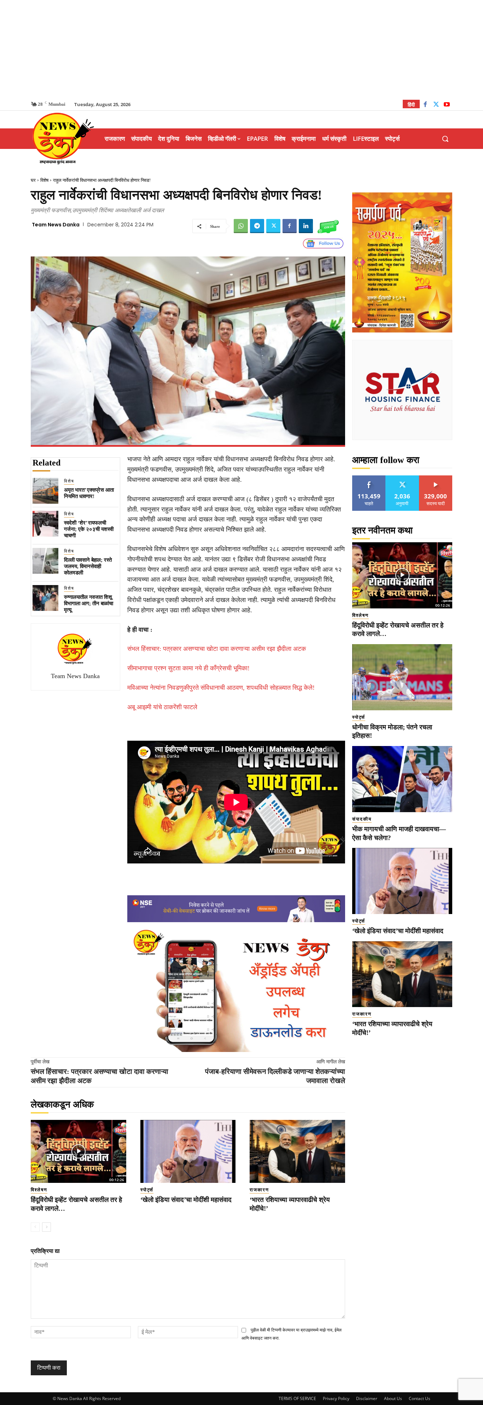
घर (33, 180)
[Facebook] (425, 105)
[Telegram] (257, 226)
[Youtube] (446, 105)
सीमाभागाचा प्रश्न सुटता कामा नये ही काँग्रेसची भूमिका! (188, 668)
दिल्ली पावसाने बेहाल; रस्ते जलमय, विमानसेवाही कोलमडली (88, 566)
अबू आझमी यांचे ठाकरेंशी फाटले (162, 707)
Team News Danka (56, 224)
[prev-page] (35, 1227)
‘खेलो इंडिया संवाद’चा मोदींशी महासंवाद (186, 1199)
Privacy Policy (336, 1398)
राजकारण (259, 1189)
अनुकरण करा (402, 478)
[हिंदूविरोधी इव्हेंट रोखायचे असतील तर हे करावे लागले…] (78, 1151)
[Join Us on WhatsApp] (328, 226)
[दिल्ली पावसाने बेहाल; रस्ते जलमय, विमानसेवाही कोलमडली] (45, 561)
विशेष (44, 180)
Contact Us (419, 1398)
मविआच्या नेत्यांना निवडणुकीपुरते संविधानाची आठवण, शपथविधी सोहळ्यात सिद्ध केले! (221, 687)
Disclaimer (366, 1398)
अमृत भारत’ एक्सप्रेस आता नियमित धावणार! (89, 493)
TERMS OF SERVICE (297, 1398)
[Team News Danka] (75, 648)
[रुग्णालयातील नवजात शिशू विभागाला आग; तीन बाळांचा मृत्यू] (45, 598)
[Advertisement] (241, 49)
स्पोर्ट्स (146, 1189)
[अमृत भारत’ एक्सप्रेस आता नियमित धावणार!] (45, 491)
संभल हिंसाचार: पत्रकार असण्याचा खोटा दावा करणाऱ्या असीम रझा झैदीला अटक (216, 648)
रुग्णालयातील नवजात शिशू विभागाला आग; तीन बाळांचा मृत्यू (88, 603)
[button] (445, 138)
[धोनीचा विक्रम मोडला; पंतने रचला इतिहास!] (402, 677)
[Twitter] (436, 105)
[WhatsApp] (241, 226)
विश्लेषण (39, 1189)
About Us (393, 1398)
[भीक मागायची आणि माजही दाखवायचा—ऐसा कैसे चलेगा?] (402, 779)
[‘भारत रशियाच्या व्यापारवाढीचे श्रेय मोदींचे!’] (297, 1151)
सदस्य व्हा (435, 478)
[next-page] (46, 1227)
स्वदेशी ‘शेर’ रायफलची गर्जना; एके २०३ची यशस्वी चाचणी (89, 529)
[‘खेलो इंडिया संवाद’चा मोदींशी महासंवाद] (188, 1151)
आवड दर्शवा (369, 478)
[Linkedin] (306, 226)
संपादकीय (362, 819)
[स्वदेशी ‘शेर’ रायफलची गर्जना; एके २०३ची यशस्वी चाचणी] (45, 524)
